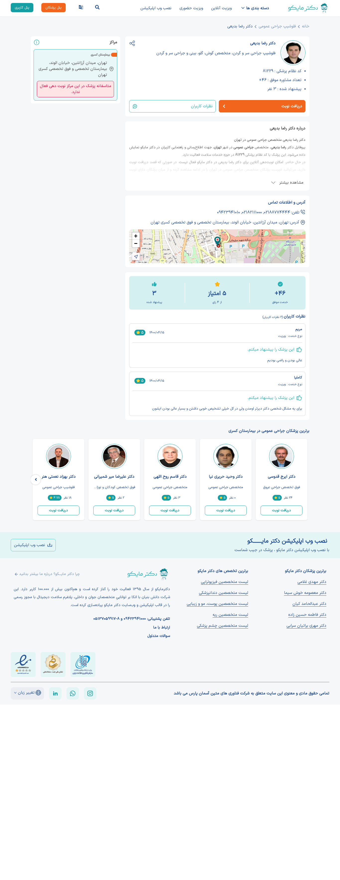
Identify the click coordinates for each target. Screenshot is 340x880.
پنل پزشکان (53, 7)
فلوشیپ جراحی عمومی (277, 26)
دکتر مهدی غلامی (311, 582)
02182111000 (252, 212)
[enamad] (23, 664)
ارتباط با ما (161, 627)
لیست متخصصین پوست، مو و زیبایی (217, 604)
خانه (305, 26)
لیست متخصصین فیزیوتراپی (224, 582)
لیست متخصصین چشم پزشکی (222, 626)
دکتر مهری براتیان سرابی (306, 626)
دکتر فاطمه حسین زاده (307, 615)
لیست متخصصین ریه (230, 615)
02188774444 (277, 212)
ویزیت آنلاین (221, 8)
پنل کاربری (22, 7)
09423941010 (228, 212)
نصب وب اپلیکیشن (155, 8)
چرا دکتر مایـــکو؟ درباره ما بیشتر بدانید (49, 574)
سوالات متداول (158, 636)
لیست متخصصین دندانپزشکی (223, 593)
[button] (217, 241)
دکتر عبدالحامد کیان (309, 604)
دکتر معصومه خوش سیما (305, 593)
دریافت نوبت (281, 510)
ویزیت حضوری (191, 8)
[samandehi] (53, 664)
